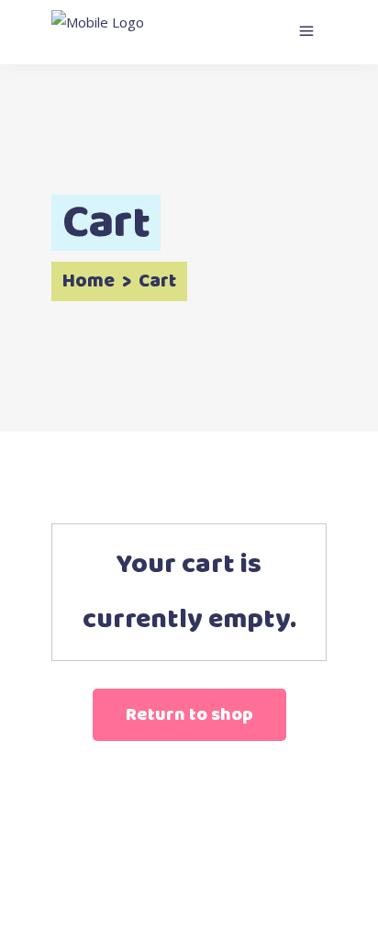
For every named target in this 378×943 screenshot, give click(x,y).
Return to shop (189, 715)
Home (88, 282)
